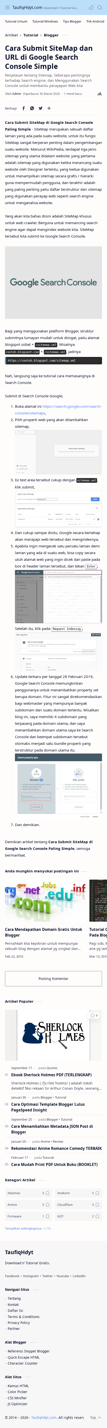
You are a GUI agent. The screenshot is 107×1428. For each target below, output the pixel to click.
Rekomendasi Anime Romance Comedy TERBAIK (56, 1148)
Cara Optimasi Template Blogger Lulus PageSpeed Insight (48, 1107)
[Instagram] (31, 1275)
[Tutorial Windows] (45, 21)
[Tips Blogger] (72, 21)
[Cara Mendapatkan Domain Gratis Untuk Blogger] (45, 901)
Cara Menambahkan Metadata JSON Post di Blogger (52, 1129)
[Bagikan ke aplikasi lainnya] (49, 108)
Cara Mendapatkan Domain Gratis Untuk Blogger (43, 932)
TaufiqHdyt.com (27, 7)
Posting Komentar (53, 978)
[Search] (99, 7)
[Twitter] (47, 1275)
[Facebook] (12, 1275)
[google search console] (53, 282)
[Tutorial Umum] (16, 21)
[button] (91, 7)
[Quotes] (52, 1068)
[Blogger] (47, 1097)
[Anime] (46, 1141)
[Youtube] (62, 1275)
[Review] (58, 1141)
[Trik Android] (95, 21)
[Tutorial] (60, 1097)
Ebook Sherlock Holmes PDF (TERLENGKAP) (51, 1074)
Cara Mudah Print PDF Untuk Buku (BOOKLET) (54, 1164)
